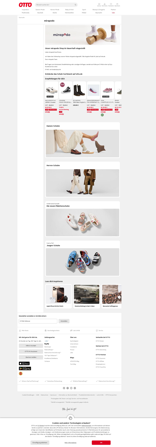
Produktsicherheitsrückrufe (87, 395)
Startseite (22, 17)
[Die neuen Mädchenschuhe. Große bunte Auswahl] (82, 219)
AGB (37, 395)
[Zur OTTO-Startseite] (25, 5)
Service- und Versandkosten (80, 398)
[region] (78, 432)
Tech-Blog (73, 364)
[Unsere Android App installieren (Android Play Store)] (25, 368)
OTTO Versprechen (111, 395)
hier (102, 434)
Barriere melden (31, 357)
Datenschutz (44, 395)
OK (101, 442)
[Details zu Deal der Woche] (62, 84)
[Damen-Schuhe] (82, 140)
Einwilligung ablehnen (40, 442)
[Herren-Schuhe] (82, 180)
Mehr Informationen (70, 442)
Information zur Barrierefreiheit (68, 395)
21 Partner (41, 425)
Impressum (53, 395)
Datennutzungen (86, 425)
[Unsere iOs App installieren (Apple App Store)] (24, 363)
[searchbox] (54, 5)
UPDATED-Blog (74, 361)
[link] (20, 373)
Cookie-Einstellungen (28, 395)
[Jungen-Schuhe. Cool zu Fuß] (82, 258)
